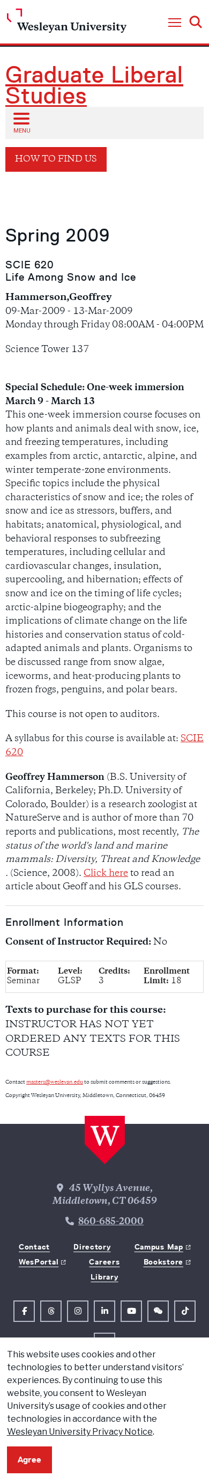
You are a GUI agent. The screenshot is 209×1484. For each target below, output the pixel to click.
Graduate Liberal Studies (94, 85)
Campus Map (159, 1247)
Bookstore (163, 1262)
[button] (174, 23)
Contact (34, 1247)
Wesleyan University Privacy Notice (80, 1432)
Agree (29, 1459)
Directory (91, 1247)
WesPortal (38, 1262)
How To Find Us (56, 160)
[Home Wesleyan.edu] (66, 23)
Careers (104, 1262)
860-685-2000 (111, 1222)
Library (104, 1277)
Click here (106, 873)
